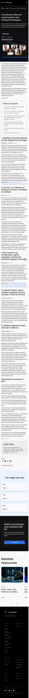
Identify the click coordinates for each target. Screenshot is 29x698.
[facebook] (10, 461)
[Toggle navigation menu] (26, 2)
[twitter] (8, 461)
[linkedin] (5, 461)
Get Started (14, 542)
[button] (13, 582)
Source (15, 143)
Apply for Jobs (5, 438)
